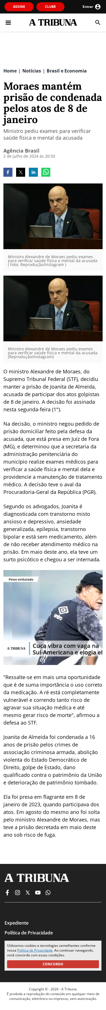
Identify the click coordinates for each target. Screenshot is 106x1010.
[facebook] (7, 173)
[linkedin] (33, 173)
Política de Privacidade (35, 950)
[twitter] (20, 173)
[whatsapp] (45, 173)
